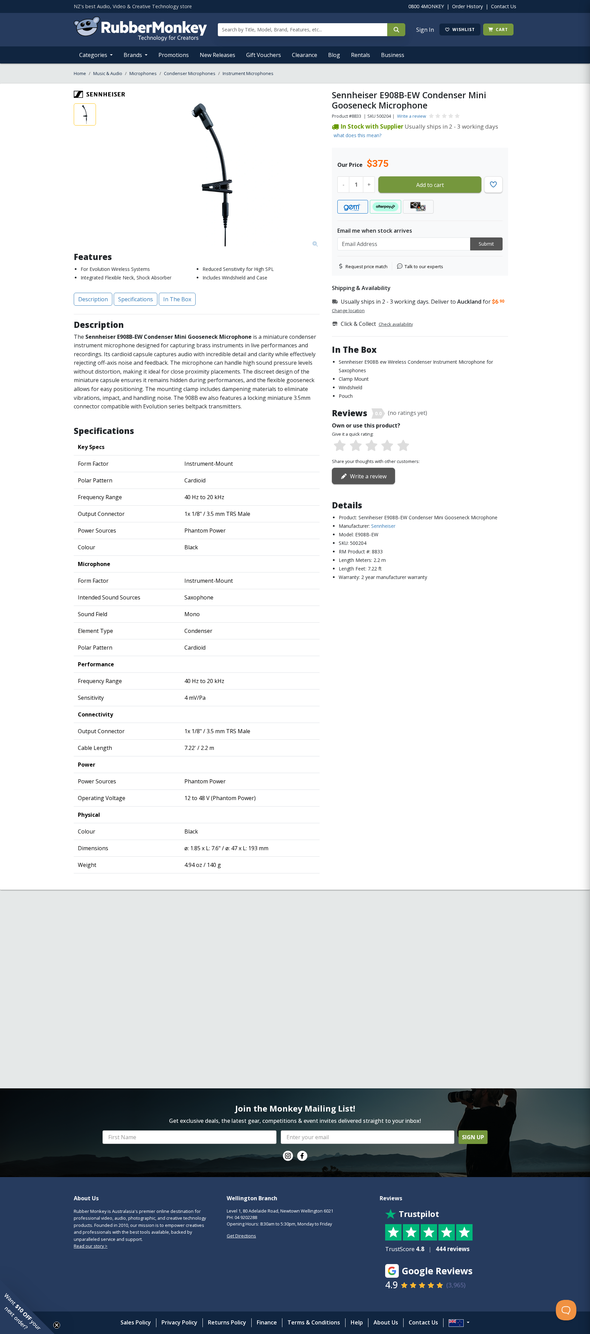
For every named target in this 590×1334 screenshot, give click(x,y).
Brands (133, 55)
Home (80, 73)
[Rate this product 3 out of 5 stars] (371, 446)
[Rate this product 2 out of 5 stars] (355, 446)
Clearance (304, 55)
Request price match (367, 266)
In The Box (177, 299)
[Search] (396, 29)
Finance (267, 1322)
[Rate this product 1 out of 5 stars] (340, 446)
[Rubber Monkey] (140, 39)
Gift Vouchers (263, 55)
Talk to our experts (424, 266)
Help (357, 1322)
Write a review (411, 116)
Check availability (396, 324)
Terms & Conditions (313, 1322)
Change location (348, 310)
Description (93, 299)
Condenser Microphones (189, 73)
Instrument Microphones (248, 73)
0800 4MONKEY (426, 6)
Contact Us (503, 6)
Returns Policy (227, 1322)
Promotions (173, 55)
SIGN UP (473, 1137)
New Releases (217, 55)
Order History (467, 6)
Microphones (143, 73)
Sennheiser (383, 526)
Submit (486, 244)
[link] (288, 1156)
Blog (334, 55)
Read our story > (91, 1246)
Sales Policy (136, 1322)
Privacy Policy (179, 1322)
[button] (27, 1306)
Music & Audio (107, 73)
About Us (386, 1322)
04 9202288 (246, 1217)
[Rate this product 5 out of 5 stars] (403, 446)
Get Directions (241, 1236)
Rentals (360, 55)
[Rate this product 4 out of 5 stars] (387, 446)
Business (392, 55)
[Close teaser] (56, 1325)
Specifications (135, 299)
